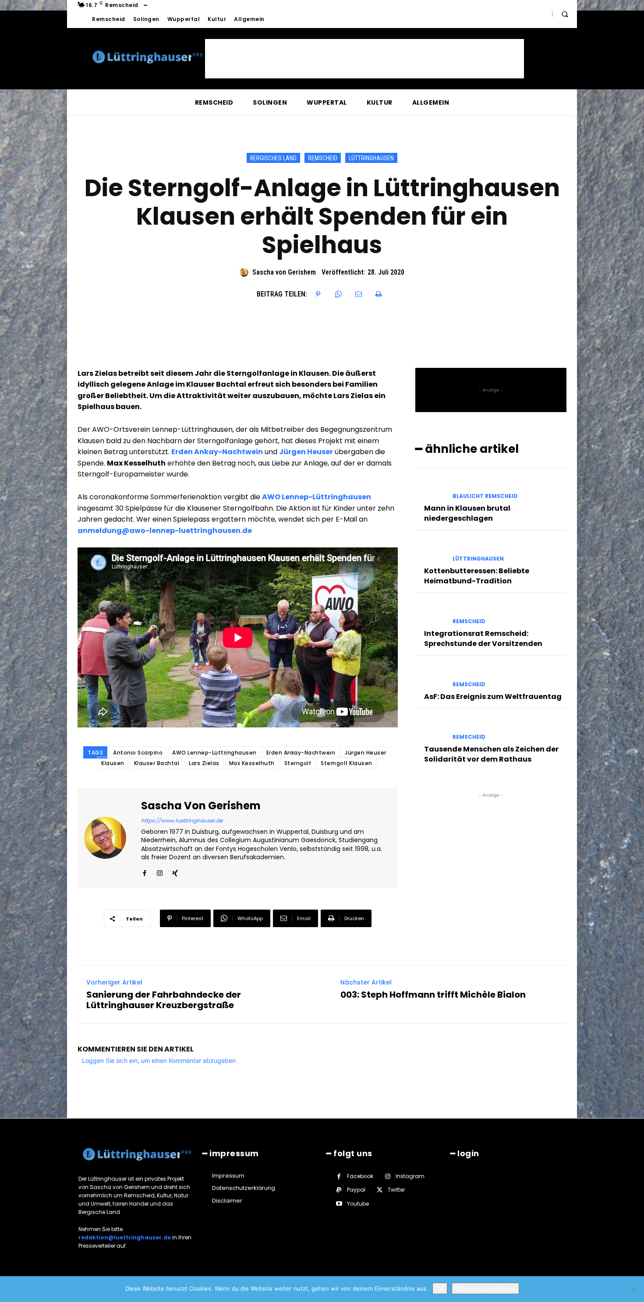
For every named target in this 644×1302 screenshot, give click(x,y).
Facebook (360, 1176)
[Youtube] (338, 1203)
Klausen (112, 763)
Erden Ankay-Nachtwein (301, 752)
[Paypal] (338, 1190)
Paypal (356, 1189)
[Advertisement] (364, 58)
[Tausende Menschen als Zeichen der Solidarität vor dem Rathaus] (430, 729)
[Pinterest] (318, 294)
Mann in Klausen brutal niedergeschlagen (467, 513)
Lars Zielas (204, 763)
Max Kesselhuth (252, 763)
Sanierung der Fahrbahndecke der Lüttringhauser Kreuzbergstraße (163, 999)
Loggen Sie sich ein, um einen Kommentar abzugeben (159, 1060)
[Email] (358, 294)
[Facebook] (144, 871)
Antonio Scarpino (138, 752)
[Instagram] (159, 871)
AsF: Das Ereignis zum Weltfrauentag (493, 697)
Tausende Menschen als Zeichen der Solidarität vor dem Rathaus (491, 754)
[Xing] (175, 871)
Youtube (358, 1203)
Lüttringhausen (371, 158)
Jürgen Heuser (365, 752)
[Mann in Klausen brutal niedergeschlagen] (430, 488)
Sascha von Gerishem (284, 272)
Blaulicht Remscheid (485, 496)
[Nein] (633, 1289)
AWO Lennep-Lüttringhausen (214, 752)
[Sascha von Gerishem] (245, 272)
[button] (564, 14)
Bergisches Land (273, 158)
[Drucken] (378, 294)
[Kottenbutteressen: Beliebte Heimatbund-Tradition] (430, 551)
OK (440, 1288)
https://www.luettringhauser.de (182, 820)
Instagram (410, 1176)
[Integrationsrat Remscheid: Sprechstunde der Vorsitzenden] (430, 614)
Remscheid (322, 158)
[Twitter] (379, 1190)
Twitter (396, 1189)
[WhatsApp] (338, 294)
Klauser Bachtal (157, 763)
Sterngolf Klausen (346, 763)
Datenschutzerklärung (485, 1288)
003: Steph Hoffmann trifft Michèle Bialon (433, 994)
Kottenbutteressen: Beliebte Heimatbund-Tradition (476, 576)
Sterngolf (297, 763)
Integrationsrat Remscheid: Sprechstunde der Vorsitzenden (483, 638)
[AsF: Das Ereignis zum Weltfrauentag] (430, 676)
